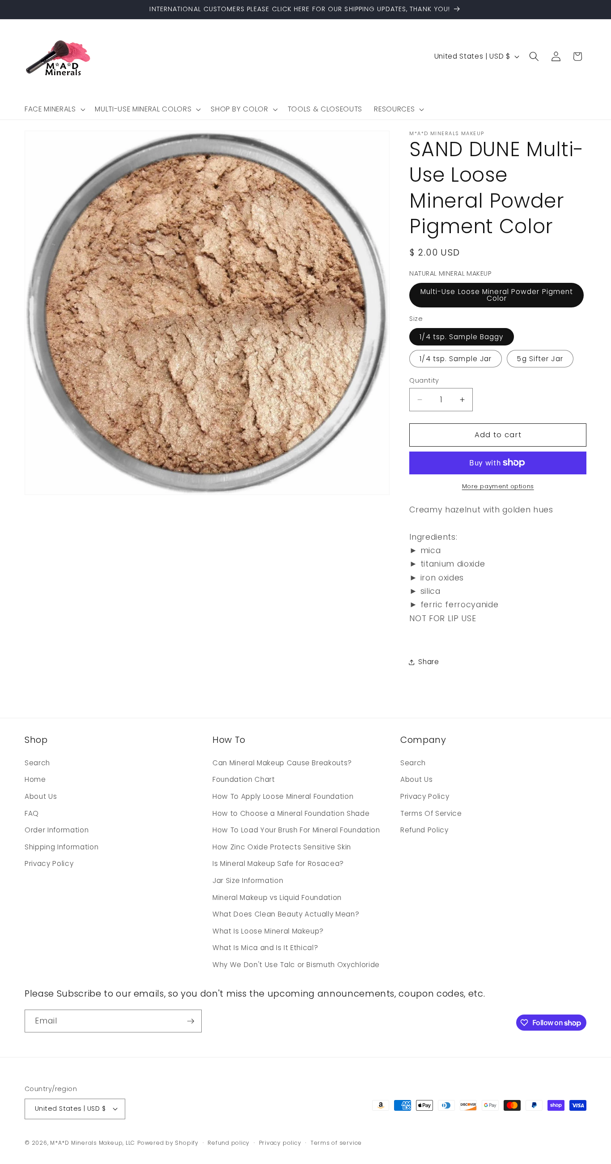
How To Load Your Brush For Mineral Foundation (296, 830)
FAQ (32, 813)
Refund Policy (424, 830)
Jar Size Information (247, 880)
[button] (54, 109)
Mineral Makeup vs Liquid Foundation (277, 897)
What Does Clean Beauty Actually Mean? (285, 914)
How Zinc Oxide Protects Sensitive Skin (281, 847)
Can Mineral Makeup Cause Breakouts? (282, 762)
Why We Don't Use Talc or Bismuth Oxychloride (296, 964)
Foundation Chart (243, 779)
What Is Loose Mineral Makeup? (268, 931)
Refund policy (229, 1143)
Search (37, 762)
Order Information (57, 830)
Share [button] (428, 661)
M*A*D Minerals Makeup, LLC (92, 1143)
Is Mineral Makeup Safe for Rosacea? (278, 863)
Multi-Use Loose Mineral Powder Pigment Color (496, 295)
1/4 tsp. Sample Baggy (461, 336)
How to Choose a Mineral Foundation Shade (290, 813)
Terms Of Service (431, 813)
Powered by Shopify (168, 1143)
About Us (41, 796)
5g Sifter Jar (540, 358)
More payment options (498, 486)
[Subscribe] (190, 1021)
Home (35, 779)
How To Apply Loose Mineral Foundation (282, 796)
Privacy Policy (49, 863)
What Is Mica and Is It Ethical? (265, 947)
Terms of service (336, 1143)
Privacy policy (280, 1143)
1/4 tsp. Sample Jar (456, 358)
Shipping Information (61, 847)
